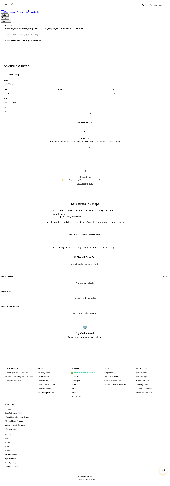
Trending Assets (142, 385)
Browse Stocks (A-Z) (144, 373)
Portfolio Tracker (44, 389)
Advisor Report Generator (15, 425)
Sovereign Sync (44, 373)
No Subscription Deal (46, 393)
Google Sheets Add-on (46, 385)
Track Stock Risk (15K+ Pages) (17, 417)
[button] (142, 5)
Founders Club (43, 377)
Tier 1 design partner (111, 377)
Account (5, 21)
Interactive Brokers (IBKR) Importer (19, 377)
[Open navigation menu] (6, 5)
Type (5, 89)
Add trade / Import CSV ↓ (16, 40)
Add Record (83, 122)
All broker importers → (14, 381)
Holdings (23, 11)
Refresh (165, 276)
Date (5, 98)
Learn (7, 451)
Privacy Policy (10, 463)
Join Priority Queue (85, 184)
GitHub (73, 389)
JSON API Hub (11, 409)
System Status (10, 459)
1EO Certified (76, 397)
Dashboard (10, 11)
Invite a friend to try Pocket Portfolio (85, 264)
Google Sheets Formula (14, 421)
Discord (74, 393)
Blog (7, 447)
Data (4, 15)
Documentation (11, 455)
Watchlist (35, 11)
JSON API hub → (35, 40)
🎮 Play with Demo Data (85, 257)
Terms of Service (11, 467)
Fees (5, 108)
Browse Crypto (142, 377)
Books (7, 443)
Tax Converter (10, 429)
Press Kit (8, 439)
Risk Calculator (13, 413)
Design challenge (109, 373)
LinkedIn (74, 377)
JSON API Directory (144, 389)
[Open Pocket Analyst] (163, 470)
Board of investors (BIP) (112, 381)
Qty (114, 89)
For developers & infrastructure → (116, 385)
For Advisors (43, 381)
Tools (4, 18)
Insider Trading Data (144, 393)
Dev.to (73, 385)
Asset (6, 80)
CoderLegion (76, 381)
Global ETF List (142, 381)
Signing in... (158, 5)
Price (60, 89)
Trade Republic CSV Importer (16, 373)
